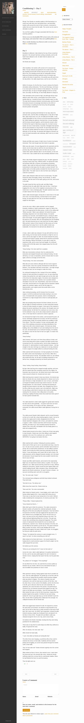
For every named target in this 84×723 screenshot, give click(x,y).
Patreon (4, 34)
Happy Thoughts (66, 28)
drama (71, 108)
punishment (66, 156)
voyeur (70, 168)
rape (68, 159)
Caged (64, 73)
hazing (64, 137)
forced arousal (32, 14)
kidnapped (72, 143)
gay (71, 127)
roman (72, 159)
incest (74, 140)
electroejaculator (51, 12)
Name (24, 696)
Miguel (64, 87)
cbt (68, 104)
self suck (69, 161)
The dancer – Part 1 (67, 49)
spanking (64, 163)
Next (55, 674)
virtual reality (65, 168)
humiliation (67, 141)
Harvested (65, 81)
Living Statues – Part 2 (68, 57)
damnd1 (26, 12)
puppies (72, 156)
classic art (64, 106)
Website (50, 696)
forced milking (40, 14)
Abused (64, 62)
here (55, 32)
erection (25, 14)
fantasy (71, 114)
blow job (64, 104)
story (42, 12)
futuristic (66, 127)
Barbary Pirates (66, 42)
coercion (69, 106)
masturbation (48, 14)
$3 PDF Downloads (6, 21)
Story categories (6, 30)
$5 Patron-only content (8, 17)
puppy (64, 159)
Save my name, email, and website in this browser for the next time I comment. (39, 705)
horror (68, 137)
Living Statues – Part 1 (68, 60)
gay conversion (66, 135)
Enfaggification (66, 34)
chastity (71, 104)
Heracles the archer (67, 84)
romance (65, 161)
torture (69, 166)
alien (64, 102)
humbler (72, 137)
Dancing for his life (67, 76)
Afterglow (64, 79)
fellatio (64, 117)
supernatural (70, 163)
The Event (65, 31)
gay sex (73, 135)
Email (36, 696)
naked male (67, 150)
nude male (67, 153)
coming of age (66, 108)
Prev (26, 674)
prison (74, 153)
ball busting (70, 102)
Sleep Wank (65, 65)
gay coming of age (68, 131)
